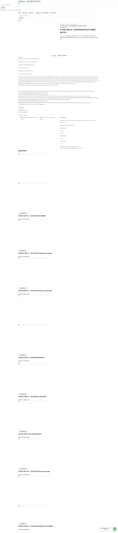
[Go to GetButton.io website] (115, 531)
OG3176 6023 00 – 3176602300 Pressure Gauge (34, 471)
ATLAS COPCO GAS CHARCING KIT (29, 434)
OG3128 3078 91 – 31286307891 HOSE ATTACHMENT (35, 526)
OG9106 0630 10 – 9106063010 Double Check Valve (35, 291)
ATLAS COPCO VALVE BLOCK (89, 36)
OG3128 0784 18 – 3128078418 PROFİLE (31, 357)
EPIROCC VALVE (85, 37)
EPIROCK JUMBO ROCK (72, 24)
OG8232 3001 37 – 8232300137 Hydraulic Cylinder (35, 253)
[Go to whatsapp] (114, 529)
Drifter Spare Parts (76, 37)
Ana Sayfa (62, 24)
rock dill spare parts (93, 37)
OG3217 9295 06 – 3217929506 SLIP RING (32, 216)
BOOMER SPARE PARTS (65, 37)
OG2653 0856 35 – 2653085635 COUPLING (32, 396)
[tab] (54, 55)
